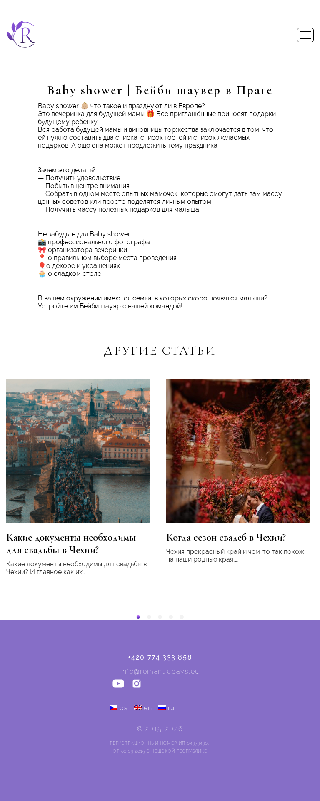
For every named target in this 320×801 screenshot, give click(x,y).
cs (124, 708)
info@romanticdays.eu (160, 671)
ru (171, 708)
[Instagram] (136, 684)
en (148, 708)
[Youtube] (118, 684)
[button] (138, 617)
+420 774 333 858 (160, 657)
